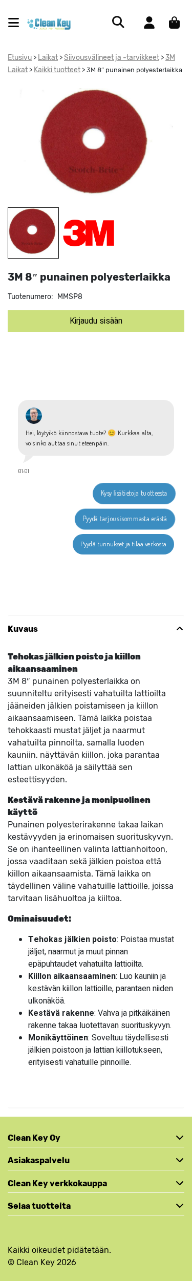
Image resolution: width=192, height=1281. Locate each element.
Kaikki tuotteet (57, 70)
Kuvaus (23, 629)
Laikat (48, 57)
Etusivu (20, 57)
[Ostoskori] (174, 22)
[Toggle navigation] (17, 22)
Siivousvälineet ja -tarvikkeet (111, 57)
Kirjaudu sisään (96, 321)
